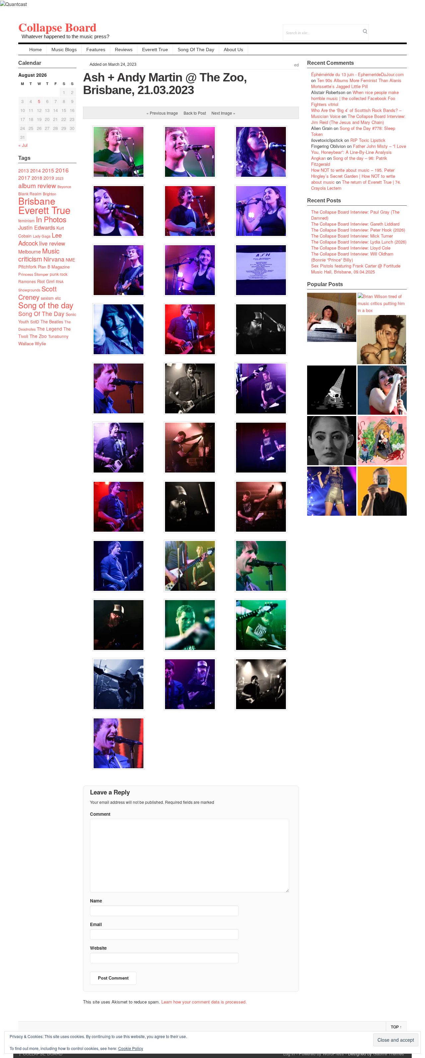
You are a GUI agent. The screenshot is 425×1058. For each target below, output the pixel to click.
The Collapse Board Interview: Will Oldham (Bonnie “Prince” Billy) (352, 257)
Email (392, 28)
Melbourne (29, 251)
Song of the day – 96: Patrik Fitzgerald (349, 161)
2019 (48, 177)
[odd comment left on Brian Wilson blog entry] (331, 317)
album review (37, 185)
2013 (23, 170)
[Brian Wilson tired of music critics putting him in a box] (382, 303)
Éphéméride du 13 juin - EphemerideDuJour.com (357, 74)
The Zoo (38, 336)
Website (98, 948)
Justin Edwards (36, 227)
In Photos (51, 219)
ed (296, 65)
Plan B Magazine (54, 267)
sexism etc (51, 298)
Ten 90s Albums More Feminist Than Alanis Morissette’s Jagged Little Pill (356, 83)
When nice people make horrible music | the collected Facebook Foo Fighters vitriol (355, 98)
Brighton (49, 193)
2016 (62, 170)
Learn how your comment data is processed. (204, 1002)
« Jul (23, 145)
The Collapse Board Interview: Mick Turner (352, 236)
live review (52, 243)
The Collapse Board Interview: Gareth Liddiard (355, 224)
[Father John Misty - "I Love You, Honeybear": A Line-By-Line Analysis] (382, 440)
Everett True (155, 49)
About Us (233, 49)
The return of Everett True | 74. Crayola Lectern (356, 185)
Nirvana (53, 259)
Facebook (383, 28)
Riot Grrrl (45, 281)
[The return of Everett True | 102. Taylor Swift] (331, 491)
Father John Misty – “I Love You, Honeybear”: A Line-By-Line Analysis (358, 149)
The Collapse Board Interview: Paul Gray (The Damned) (355, 215)
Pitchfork (27, 266)
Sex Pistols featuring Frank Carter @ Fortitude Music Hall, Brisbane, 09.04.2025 (355, 269)
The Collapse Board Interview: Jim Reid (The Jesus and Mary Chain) (358, 119)
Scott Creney (37, 293)
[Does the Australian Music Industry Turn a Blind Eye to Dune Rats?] (331, 390)
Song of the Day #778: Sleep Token (353, 131)
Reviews (123, 49)
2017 (24, 177)
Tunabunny (58, 336)
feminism (26, 220)
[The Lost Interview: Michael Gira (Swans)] (382, 491)
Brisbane (36, 200)
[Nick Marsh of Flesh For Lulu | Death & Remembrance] (381, 339)
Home (35, 49)
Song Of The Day (196, 49)
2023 (59, 178)
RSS (401, 28)
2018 (37, 177)
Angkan (318, 158)
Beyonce (64, 186)
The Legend (49, 328)
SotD (34, 321)
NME (70, 260)
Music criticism (38, 255)
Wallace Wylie (32, 343)
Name (96, 901)
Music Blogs (64, 49)
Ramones (27, 281)
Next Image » (223, 113)
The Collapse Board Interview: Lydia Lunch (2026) (358, 242)
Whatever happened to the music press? (65, 36)
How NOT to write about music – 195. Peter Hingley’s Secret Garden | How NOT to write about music (353, 176)
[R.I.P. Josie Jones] (331, 440)
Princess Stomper (33, 274)
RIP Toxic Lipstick (367, 140)
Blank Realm (30, 193)
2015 (48, 170)
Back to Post (195, 113)
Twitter (375, 28)
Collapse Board (57, 27)
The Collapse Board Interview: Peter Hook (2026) (358, 230)
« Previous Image (162, 113)
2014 (35, 170)
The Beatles (52, 322)
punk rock (58, 274)
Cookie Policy (130, 1048)
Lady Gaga (41, 236)
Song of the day (45, 305)
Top (396, 1027)
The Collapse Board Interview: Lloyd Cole (350, 248)
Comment (100, 814)
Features (95, 49)
